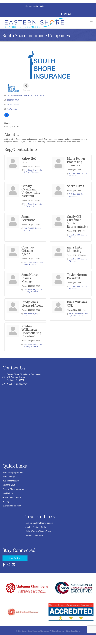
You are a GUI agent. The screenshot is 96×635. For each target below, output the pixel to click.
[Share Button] (26, 86)
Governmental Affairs (11, 497)
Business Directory (10, 481)
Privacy (5, 501)
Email (9, 384)
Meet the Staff (8, 485)
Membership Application (13, 472)
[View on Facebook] (6, 117)
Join (42, 6)
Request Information (34, 535)
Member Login (32, 6)
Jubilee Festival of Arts (36, 527)
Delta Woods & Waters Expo (38, 531)
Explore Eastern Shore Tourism (39, 523)
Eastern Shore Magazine (13, 489)
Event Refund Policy (11, 506)
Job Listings (7, 493)
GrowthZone (75, 631)
